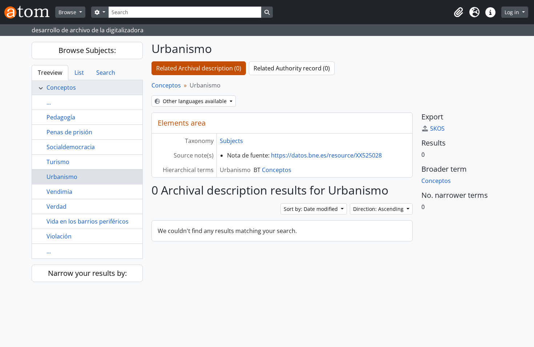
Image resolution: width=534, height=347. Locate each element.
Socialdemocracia (70, 147)
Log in (513, 12)
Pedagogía (60, 117)
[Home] (29, 12)
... (48, 102)
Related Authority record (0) (292, 68)
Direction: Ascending (379, 208)
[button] (458, 12)
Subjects (231, 141)
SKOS (437, 128)
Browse (68, 12)
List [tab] (79, 73)
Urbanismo (61, 177)
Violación (59, 236)
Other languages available (194, 101)
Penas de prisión (69, 132)
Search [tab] (105, 73)
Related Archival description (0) (198, 68)
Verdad (56, 207)
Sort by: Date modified (311, 208)
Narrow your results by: (87, 273)
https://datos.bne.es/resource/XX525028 (326, 155)
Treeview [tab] (50, 73)
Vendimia (59, 192)
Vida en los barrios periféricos (87, 221)
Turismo (57, 162)
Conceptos (61, 87)
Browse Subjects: (87, 50)
